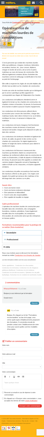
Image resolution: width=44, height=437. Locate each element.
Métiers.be (11, 2)
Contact (32, 421)
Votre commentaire (8, 372)
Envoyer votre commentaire (30, 406)
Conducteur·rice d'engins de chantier (26, 22)
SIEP (7, 418)
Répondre (35, 303)
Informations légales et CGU (30, 418)
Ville (3, 363)
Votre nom (5, 345)
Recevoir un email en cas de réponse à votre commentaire (19, 394)
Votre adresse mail (8, 354)
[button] (5, 376)
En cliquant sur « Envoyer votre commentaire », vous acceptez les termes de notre (22, 400)
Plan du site (25, 421)
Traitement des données (14, 421)
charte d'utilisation (31, 401)
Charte (4, 421)
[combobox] (22, 367)
